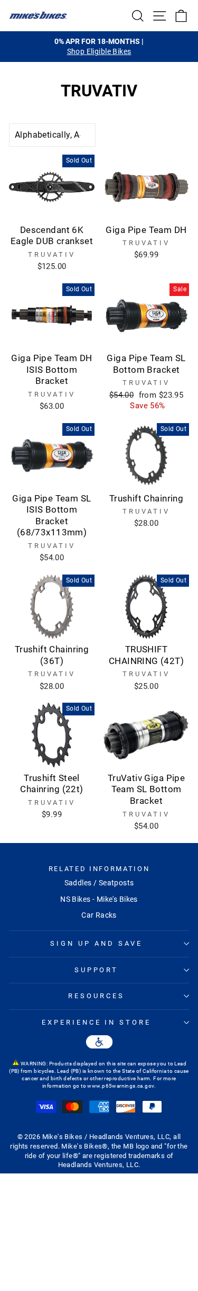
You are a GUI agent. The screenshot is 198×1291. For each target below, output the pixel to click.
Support (96, 970)
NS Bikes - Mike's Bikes (99, 899)
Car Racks (99, 915)
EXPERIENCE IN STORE (97, 1022)
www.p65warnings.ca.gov (120, 1086)
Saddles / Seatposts (99, 882)
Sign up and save (96, 943)
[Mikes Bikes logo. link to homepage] (38, 15)
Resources (96, 996)
